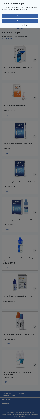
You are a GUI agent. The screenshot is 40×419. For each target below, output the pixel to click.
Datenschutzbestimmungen (16, 25)
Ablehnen (20, 16)
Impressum (28, 25)
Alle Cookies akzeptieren (20, 21)
